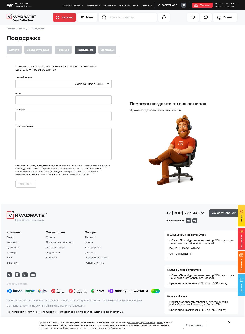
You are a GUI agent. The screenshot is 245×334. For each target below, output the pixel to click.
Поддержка (53, 252)
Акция (241, 218)
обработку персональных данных (145, 322)
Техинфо (12, 252)
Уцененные (241, 265)
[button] (104, 17)
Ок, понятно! (194, 325)
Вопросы (51, 257)
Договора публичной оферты (73, 174)
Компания (92, 5)
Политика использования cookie (122, 300)
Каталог (90, 237)
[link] (183, 5)
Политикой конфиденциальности (32, 171)
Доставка (124, 5)
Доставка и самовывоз (60, 242)
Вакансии (12, 262)
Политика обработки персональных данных (33, 300)
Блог (135, 5)
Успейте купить (94, 262)
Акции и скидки (72, 5)
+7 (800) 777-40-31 (168, 5)
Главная (11, 28)
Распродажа (93, 247)
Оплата (50, 237)
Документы (13, 247)
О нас (10, 237)
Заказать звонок (224, 213)
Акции (89, 242)
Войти (227, 17)
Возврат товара (55, 247)
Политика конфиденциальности (80, 300)
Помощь (108, 5)
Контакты (147, 5)
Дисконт (90, 252)
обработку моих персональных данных (62, 168)
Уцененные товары (96, 257)
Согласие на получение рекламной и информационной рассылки (46, 305)
